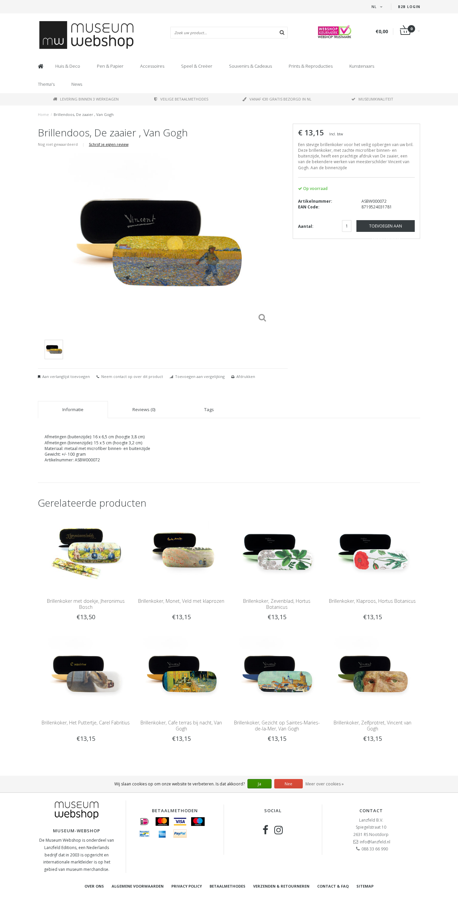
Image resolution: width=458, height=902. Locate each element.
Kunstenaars (361, 66)
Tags (209, 409)
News (76, 84)
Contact (371, 811)
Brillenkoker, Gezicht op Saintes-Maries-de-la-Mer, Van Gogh (277, 725)
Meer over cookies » (324, 784)
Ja (259, 784)
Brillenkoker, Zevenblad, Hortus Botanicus (276, 604)
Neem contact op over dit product (132, 376)
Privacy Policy (186, 886)
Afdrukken (245, 376)
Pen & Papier (110, 66)
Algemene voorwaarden (138, 886)
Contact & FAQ (333, 886)
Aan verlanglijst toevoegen (66, 376)
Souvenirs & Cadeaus (250, 66)
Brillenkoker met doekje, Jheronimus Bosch (86, 604)
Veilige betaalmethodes (184, 99)
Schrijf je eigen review (108, 144)
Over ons (94, 886)
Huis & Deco (67, 66)
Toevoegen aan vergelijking (200, 376)
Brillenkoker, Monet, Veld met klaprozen (181, 601)
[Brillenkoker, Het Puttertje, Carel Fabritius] (85, 674)
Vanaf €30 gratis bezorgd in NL (280, 99)
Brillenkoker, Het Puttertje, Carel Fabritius (86, 722)
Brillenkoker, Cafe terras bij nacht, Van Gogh (181, 725)
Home (43, 114)
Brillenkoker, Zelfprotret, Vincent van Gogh (372, 725)
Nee (288, 784)
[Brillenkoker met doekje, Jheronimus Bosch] (85, 552)
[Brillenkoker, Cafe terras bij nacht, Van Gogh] (181, 674)
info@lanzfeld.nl (375, 842)
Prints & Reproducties (311, 66)
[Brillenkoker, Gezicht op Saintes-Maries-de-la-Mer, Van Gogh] (276, 674)
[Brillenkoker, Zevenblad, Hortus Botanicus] (276, 552)
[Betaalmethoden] (144, 822)
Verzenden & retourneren (281, 886)
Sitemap (365, 886)
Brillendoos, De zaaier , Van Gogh (84, 114)
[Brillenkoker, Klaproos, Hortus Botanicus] (372, 552)
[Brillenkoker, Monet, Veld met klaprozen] (181, 552)
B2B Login (409, 6)
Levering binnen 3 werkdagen (89, 99)
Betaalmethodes (227, 886)
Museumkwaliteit (375, 99)
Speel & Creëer (196, 66)
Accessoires (152, 66)
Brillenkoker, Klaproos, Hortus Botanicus (372, 601)
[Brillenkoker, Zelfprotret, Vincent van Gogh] (372, 674)
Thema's (46, 84)
